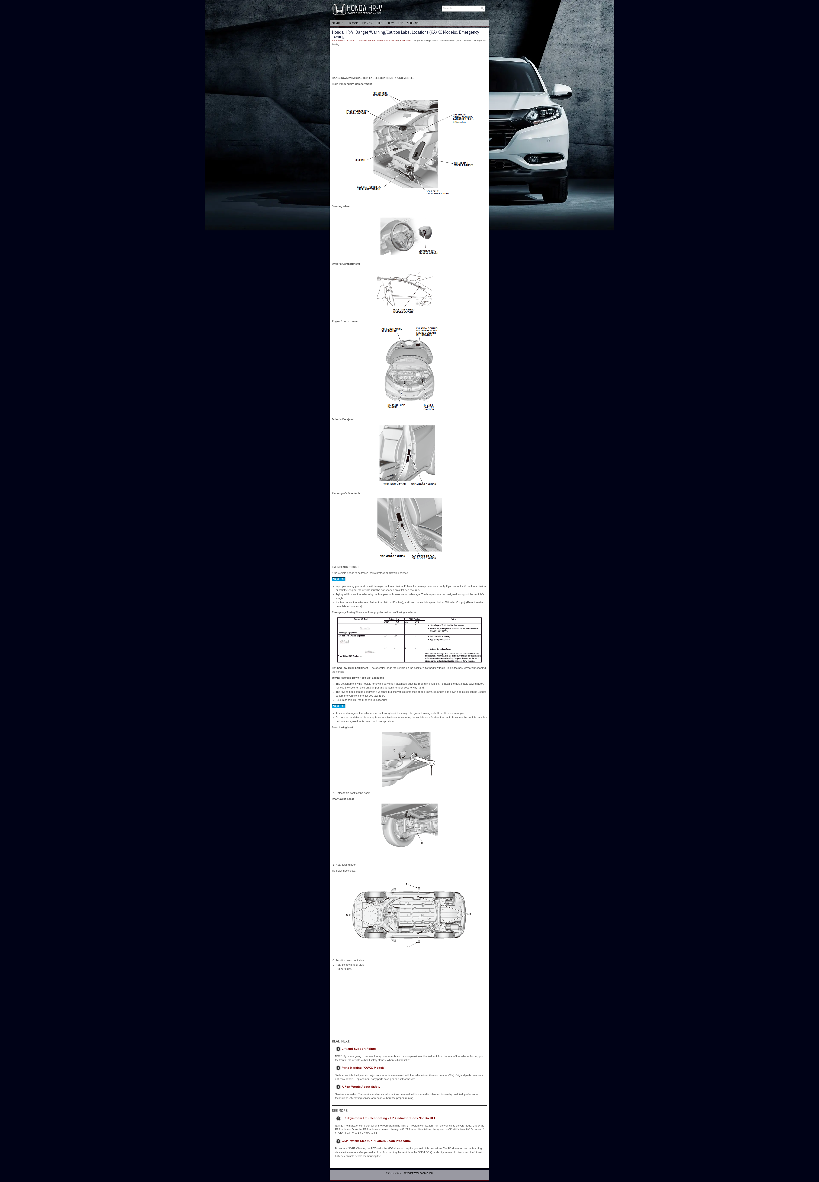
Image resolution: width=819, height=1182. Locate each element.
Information (405, 40)
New (391, 23)
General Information (387, 40)
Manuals (337, 23)
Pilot (380, 23)
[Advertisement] (409, 61)
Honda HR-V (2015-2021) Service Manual (353, 40)
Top (400, 23)
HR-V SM (367, 23)
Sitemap (412, 23)
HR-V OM (353, 23)
